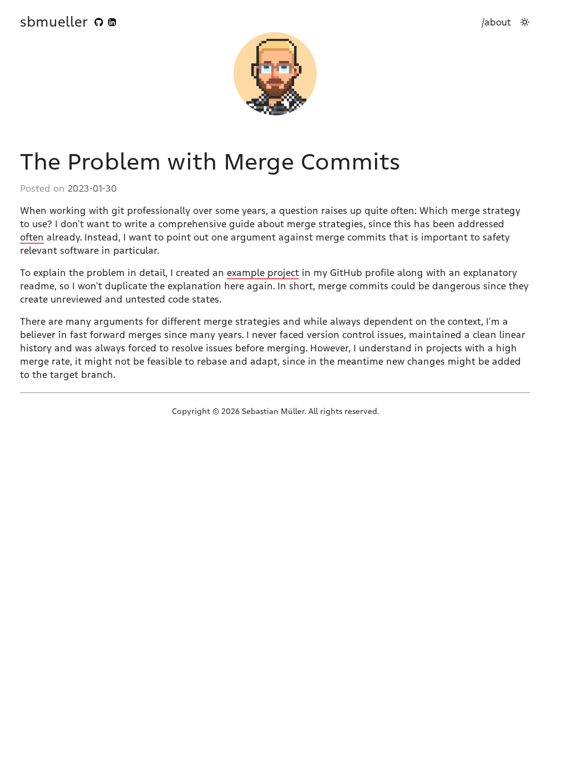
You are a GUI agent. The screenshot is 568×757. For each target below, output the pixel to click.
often (32, 237)
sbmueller (54, 22)
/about (496, 22)
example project (263, 272)
